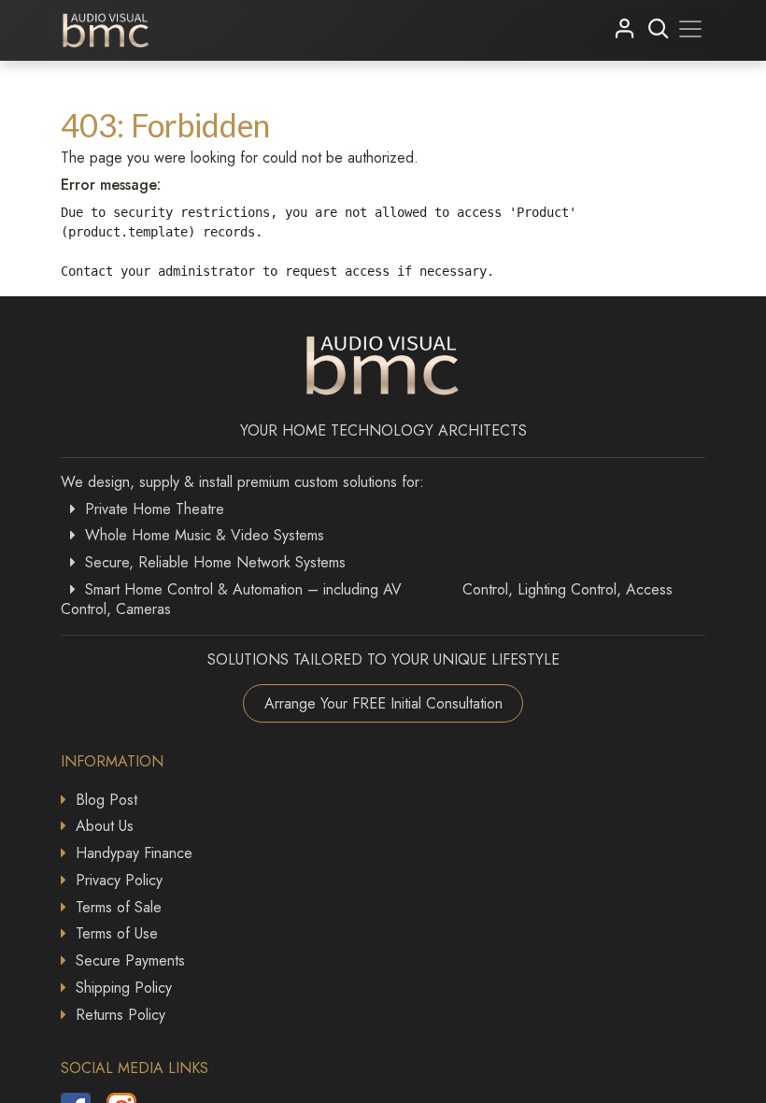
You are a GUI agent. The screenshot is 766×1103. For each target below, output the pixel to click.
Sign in (625, 29)
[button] (658, 29)
